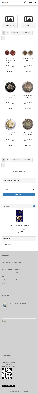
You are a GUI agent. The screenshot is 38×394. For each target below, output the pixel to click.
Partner (4, 283)
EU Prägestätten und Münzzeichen (11, 262)
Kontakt (4, 266)
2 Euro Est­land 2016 (27, 96)
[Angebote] (34, 206)
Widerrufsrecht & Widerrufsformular (12, 273)
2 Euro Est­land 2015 (10, 96)
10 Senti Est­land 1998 (28, 59)
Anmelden (19, 194)
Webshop (13, 391)
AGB (3, 276)
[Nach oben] (32, 390)
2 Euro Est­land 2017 (10, 133)
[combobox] (16, 33)
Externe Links (5, 287)
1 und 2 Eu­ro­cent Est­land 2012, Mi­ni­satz (10, 60)
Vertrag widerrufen (8, 385)
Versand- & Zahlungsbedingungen (11, 269)
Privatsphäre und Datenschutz (10, 280)
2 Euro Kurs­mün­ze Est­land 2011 (27, 133)
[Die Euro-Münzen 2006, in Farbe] (19, 216)
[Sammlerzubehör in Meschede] (4, 2)
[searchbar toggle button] (25, 2)
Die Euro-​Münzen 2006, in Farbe (19, 226)
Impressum (5, 259)
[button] (3, 33)
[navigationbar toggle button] (35, 2)
